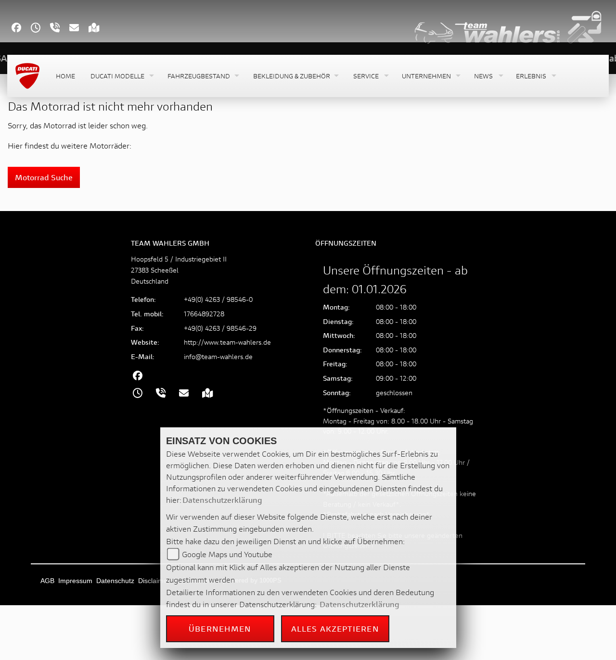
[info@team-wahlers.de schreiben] (79, 29)
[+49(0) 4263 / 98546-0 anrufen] (59, 29)
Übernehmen (220, 628)
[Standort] (99, 29)
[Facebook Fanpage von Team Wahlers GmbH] (21, 29)
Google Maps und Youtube (227, 554)
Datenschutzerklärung (222, 500)
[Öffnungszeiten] (40, 29)
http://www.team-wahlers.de (227, 342)
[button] (121, 76)
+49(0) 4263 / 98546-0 (218, 299)
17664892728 (204, 313)
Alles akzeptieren (335, 628)
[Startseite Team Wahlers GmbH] (508, 26)
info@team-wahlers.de (218, 356)
